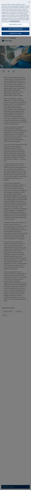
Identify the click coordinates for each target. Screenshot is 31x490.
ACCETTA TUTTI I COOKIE (15, 33)
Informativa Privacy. (15, 21)
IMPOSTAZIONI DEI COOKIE (15, 24)
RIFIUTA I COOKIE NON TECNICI (15, 29)
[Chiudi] (29, 2)
